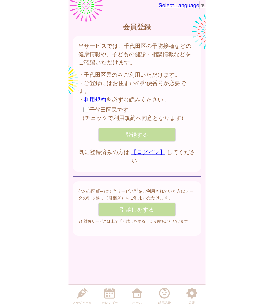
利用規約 (95, 99)
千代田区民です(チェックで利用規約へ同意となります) (133, 113)
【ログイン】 (148, 152)
